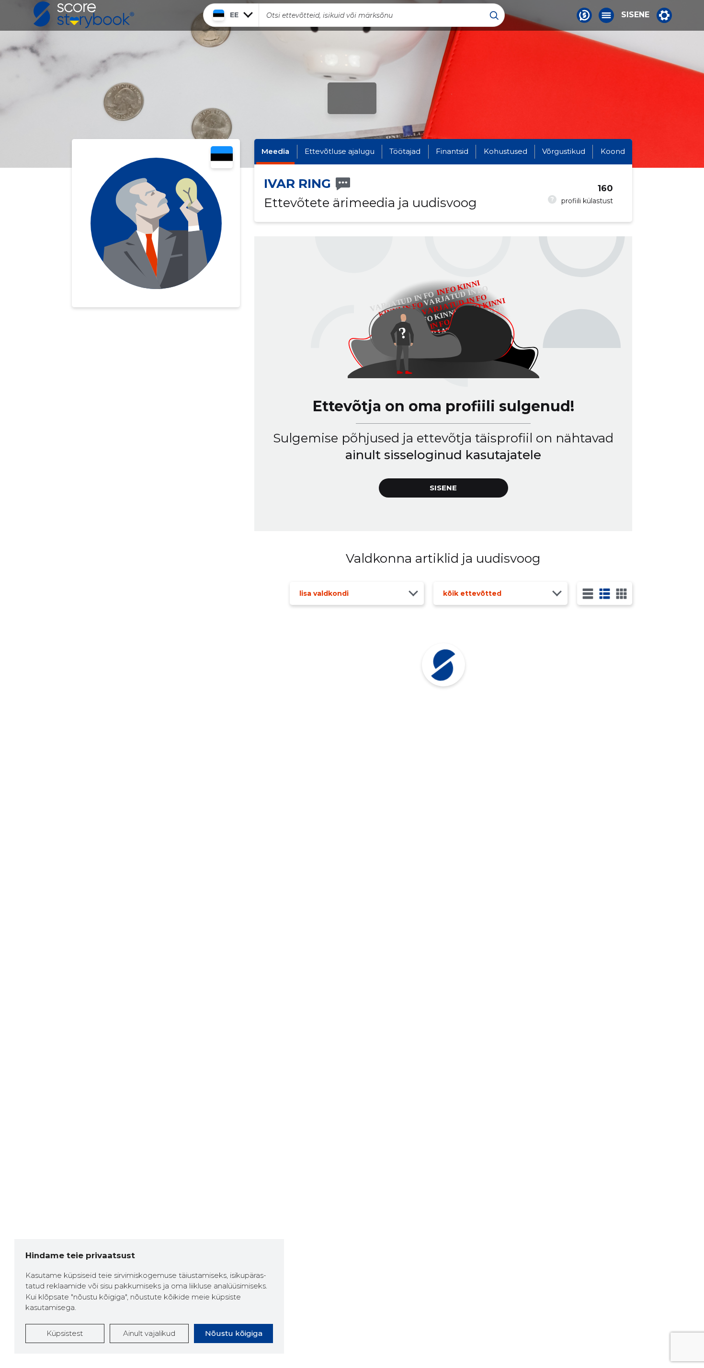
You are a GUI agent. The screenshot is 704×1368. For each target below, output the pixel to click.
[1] (588, 594)
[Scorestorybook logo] (84, 14)
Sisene (635, 15)
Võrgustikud (563, 151)
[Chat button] (584, 15)
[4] (621, 594)
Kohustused (505, 151)
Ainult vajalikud (149, 1333)
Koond (613, 151)
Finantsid (452, 151)
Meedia (275, 151)
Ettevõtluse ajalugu (340, 151)
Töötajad (404, 151)
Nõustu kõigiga (233, 1333)
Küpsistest (64, 1333)
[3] (605, 594)
